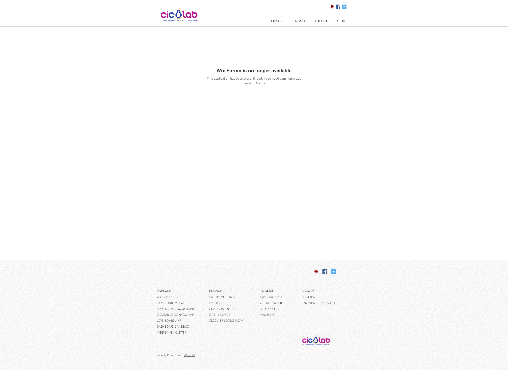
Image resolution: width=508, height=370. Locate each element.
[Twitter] (344, 7)
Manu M (189, 355)
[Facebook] (338, 7)
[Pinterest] (332, 7)
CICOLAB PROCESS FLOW (226, 321)
